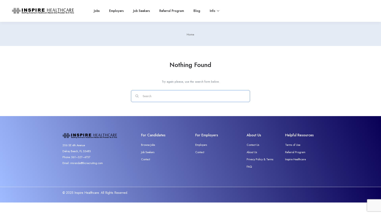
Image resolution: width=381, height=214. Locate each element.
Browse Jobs (148, 145)
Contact (145, 159)
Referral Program (171, 11)
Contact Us (253, 145)
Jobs (97, 11)
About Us (252, 152)
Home (190, 34)
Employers (116, 11)
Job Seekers (141, 11)
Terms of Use (292, 145)
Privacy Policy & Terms (260, 159)
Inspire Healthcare (295, 159)
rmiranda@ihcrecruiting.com (86, 163)
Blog (196, 11)
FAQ (249, 167)
